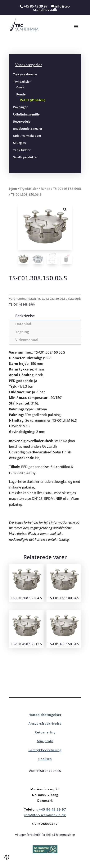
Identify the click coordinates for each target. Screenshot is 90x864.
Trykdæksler (22, 82)
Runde (21, 94)
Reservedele (21, 121)
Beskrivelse (25, 315)
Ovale (20, 87)
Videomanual (26, 339)
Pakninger (20, 107)
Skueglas (19, 143)
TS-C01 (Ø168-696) (32, 100)
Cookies (45, 759)
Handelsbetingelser (45, 715)
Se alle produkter (25, 157)
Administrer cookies (45, 770)
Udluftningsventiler (27, 114)
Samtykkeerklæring (45, 750)
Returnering (45, 732)
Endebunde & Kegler (27, 129)
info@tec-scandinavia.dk (45, 815)
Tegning (22, 331)
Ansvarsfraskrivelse (45, 723)
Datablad (23, 323)
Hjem (13, 189)
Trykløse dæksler (25, 74)
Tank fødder (22, 150)
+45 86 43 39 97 (52, 809)
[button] (65, 209)
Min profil (45, 741)
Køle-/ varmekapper (27, 136)
